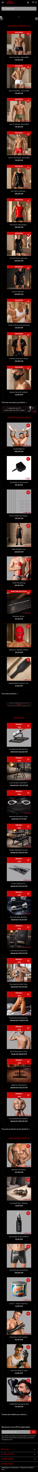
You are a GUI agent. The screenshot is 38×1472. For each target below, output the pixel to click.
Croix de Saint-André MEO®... (19, 783)
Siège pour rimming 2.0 (19, 1085)
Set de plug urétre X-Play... (19, 1051)
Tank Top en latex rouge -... (19, 225)
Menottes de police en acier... (19, 816)
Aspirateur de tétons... (19, 1170)
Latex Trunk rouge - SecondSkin (19, 158)
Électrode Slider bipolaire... (19, 917)
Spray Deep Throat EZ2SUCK (19, 1237)
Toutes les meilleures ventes (14, 1414)
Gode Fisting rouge (19, 583)
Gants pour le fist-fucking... (19, 1337)
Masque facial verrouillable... (19, 392)
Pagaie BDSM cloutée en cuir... (19, 683)
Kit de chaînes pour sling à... (19, 516)
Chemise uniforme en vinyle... (19, 358)
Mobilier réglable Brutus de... (19, 850)
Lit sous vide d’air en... (19, 883)
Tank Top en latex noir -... (19, 191)
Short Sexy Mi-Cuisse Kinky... (19, 1270)
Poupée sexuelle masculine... (19, 1018)
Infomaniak (15, 1468)
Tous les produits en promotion (16, 1129)
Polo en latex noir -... (19, 292)
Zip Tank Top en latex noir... (19, 258)
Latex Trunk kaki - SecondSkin (19, 124)
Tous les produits (10, 694)
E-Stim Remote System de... (19, 951)
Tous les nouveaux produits (14, 402)
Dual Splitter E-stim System (19, 482)
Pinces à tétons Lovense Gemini (19, 325)
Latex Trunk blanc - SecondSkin (19, 91)
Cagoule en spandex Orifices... (19, 650)
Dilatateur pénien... (19, 616)
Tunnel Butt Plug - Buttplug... (19, 1203)
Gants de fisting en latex (19, 1370)
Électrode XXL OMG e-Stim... (19, 984)
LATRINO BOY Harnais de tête (19, 1404)
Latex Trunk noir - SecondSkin (19, 57)
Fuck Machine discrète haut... (19, 749)
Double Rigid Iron (19, 449)
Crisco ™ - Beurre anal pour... (19, 1303)
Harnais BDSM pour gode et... (19, 1118)
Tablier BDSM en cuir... (19, 549)
